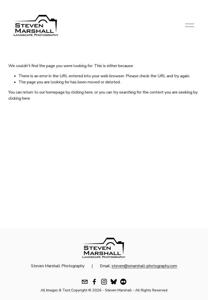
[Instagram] (104, 282)
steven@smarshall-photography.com (144, 266)
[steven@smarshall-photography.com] (85, 282)
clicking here (82, 92)
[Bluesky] (114, 282)
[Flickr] (123, 282)
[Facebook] (94, 282)
